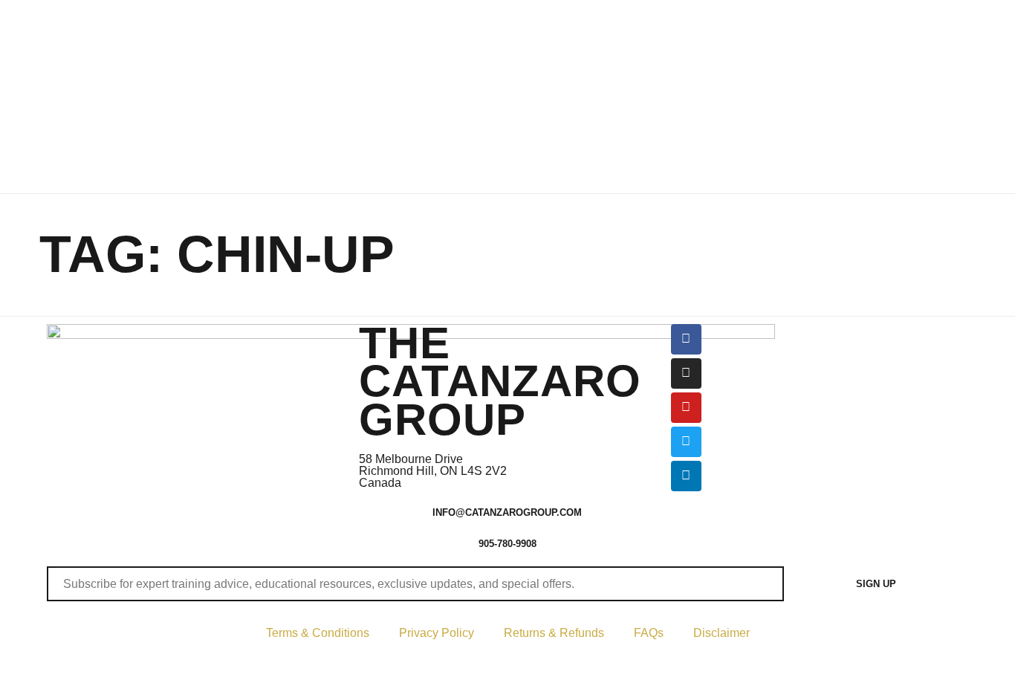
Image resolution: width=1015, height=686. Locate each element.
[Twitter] (686, 442)
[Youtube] (686, 407)
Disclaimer (721, 633)
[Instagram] (686, 373)
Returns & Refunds (554, 633)
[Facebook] (686, 339)
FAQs (649, 633)
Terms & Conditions (317, 633)
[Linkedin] (686, 476)
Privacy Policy (436, 633)
